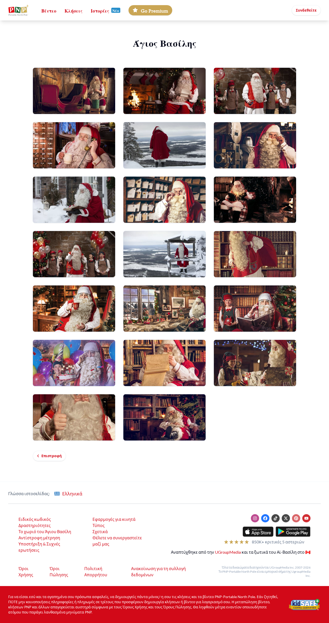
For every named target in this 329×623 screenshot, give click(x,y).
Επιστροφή (51, 456)
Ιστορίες (100, 10)
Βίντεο (48, 10)
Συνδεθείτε (306, 10)
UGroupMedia (228, 552)
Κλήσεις (74, 10)
